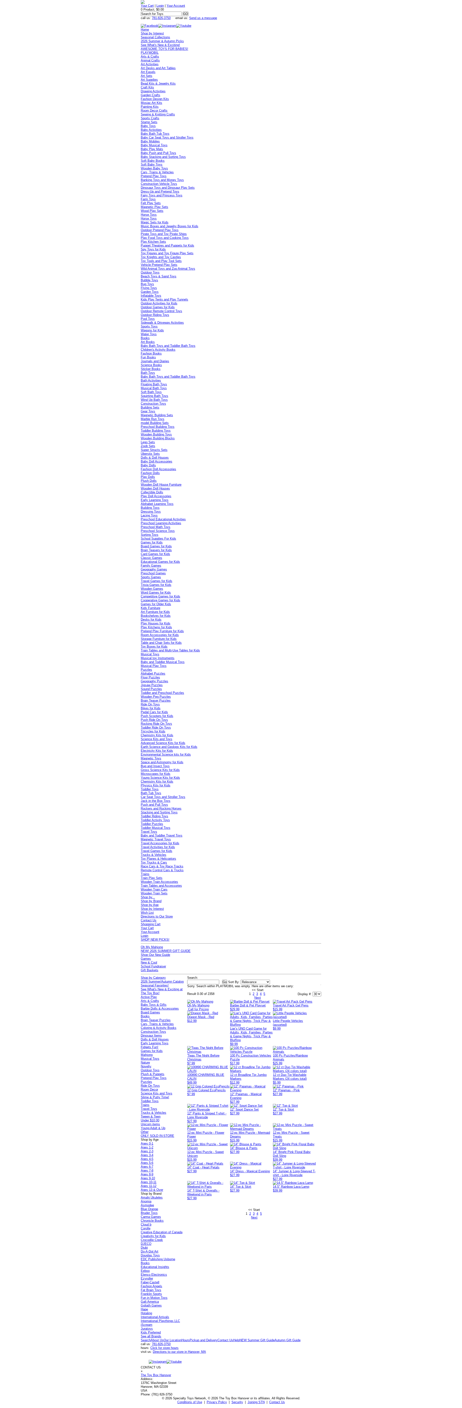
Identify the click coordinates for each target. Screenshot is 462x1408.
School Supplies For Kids (158, 538)
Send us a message (203, 18)
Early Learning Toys (154, 500)
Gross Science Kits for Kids (160, 770)
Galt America (150, 1301)
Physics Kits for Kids (155, 785)
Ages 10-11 (148, 1182)
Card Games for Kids (155, 554)
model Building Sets (155, 423)
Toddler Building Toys (156, 430)
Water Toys (149, 334)
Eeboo (145, 1271)
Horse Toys (149, 214)
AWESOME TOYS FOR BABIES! (164, 49)
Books (145, 338)
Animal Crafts (150, 60)
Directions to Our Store (157, 916)
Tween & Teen (150, 1116)
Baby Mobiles (150, 141)
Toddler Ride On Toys (156, 727)
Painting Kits (150, 106)
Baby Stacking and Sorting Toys (163, 157)
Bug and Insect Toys (155, 766)
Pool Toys (148, 319)
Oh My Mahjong (152, 947)
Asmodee (147, 1205)
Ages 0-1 (147, 1143)
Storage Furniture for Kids (159, 639)
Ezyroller (147, 1278)
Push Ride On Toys (154, 720)
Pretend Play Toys (154, 176)
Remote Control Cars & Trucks (162, 870)
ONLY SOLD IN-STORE (157, 1136)
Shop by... (148, 897)
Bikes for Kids (150, 708)
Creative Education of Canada (161, 1232)
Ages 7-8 (147, 1170)
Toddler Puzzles (152, 824)
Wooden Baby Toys (154, 168)
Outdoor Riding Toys (155, 315)
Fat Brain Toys (151, 1290)
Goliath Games (151, 1305)
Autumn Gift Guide (288, 1340)
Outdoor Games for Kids (158, 307)
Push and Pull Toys (154, 804)
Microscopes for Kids (155, 774)
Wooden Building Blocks (158, 438)
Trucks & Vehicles (153, 855)
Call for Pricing (198, 1009)
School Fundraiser (153, 966)
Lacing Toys (149, 515)
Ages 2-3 (147, 1151)
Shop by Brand (151, 901)
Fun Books (148, 357)
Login (160, 5)
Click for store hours (164, 1348)
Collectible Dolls (152, 492)
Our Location (172, 1340)
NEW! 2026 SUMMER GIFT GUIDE (166, 951)
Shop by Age (150, 905)
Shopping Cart (150, 924)
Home (145, 29)
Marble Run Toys (152, 419)
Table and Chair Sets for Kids (161, 642)
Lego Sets (148, 442)
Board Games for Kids (156, 546)
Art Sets (146, 76)
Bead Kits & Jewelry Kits (158, 83)
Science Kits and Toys (156, 739)
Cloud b (146, 1224)
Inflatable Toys (151, 295)
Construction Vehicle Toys (159, 184)
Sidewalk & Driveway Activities (162, 322)
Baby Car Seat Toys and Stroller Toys (167, 137)
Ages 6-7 (147, 1166)
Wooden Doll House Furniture (161, 484)
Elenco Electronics (154, 1274)
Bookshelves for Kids (156, 615)
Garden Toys (150, 292)
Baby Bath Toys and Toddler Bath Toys (168, 346)
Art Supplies (149, 79)
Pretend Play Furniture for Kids (162, 631)
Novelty (146, 1066)
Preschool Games (153, 573)
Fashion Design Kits (155, 99)
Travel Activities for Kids (158, 847)
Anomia (146, 1201)
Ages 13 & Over (152, 1190)
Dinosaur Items (151, 1035)
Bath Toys (148, 373)
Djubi (144, 1247)
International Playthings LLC (160, 1321)
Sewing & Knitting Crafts (158, 114)
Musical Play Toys (154, 666)
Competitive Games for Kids (160, 596)
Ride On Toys (150, 704)
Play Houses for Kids (155, 623)
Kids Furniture (150, 608)
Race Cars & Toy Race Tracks (162, 866)
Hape (144, 1309)
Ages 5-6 (147, 1163)
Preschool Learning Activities (161, 523)
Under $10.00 (150, 1120)
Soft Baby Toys (151, 164)
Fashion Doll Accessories (158, 469)
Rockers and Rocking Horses (161, 808)
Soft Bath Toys (151, 392)
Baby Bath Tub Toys (155, 133)
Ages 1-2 (147, 1147)
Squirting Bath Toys (154, 396)
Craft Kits (147, 87)
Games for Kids (152, 542)
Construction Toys (153, 403)
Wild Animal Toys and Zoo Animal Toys (168, 268)
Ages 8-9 (147, 1174)
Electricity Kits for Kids (157, 750)
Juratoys (147, 1328)
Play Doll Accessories (156, 496)
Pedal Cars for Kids (154, 712)
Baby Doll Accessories (156, 461)
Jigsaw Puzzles (152, 685)
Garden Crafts (150, 95)
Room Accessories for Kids (160, 635)
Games (146, 958)
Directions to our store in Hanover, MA (179, 1352)
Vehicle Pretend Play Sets (159, 265)
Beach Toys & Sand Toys (158, 276)
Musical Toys (150, 654)
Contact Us (148, 920)
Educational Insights (155, 1267)
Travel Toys (149, 831)
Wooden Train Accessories (159, 882)
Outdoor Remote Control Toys (161, 311)
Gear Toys (148, 411)
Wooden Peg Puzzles (156, 696)
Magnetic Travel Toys (156, 839)
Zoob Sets (148, 446)
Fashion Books (151, 353)
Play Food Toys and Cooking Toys (165, 238)
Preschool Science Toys (158, 531)
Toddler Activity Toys (155, 820)
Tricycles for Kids (153, 731)
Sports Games (151, 577)
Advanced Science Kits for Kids (163, 743)
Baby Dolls (148, 465)
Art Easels (148, 72)
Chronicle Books (152, 1220)
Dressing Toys (151, 511)
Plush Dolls (149, 481)
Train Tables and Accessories (161, 885)
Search (146, 1340)
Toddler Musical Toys (155, 828)
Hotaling (146, 1313)
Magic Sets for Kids (154, 222)
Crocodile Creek (152, 1240)
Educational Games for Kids (160, 561)
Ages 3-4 (147, 1155)
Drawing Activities (153, 91)
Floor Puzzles (150, 677)
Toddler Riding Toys (154, 816)
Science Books (151, 365)
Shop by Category (153, 977)
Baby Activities (151, 130)
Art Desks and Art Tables (158, 68)
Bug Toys (147, 284)
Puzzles (146, 669)
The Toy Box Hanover (156, 1375)
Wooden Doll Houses (155, 488)
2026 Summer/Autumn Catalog (162, 981)
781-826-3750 (161, 18)
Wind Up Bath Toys (154, 400)
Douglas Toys (150, 1255)
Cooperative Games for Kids (160, 600)
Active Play (149, 997)
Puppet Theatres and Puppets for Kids (167, 245)
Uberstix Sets (150, 454)
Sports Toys (149, 326)
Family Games (151, 565)
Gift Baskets (149, 970)
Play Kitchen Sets (153, 241)
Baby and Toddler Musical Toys (163, 662)
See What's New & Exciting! (160, 45)
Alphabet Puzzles (153, 673)
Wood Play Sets (152, 211)
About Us (157, 1340)
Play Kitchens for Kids (156, 627)
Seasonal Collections (155, 37)
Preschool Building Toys (157, 427)
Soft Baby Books (153, 160)
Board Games (150, 1012)
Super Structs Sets (154, 450)
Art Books (148, 342)
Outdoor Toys (150, 272)
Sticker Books (150, 369)
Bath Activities (151, 380)
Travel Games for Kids (156, 581)
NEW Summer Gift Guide (257, 1340)
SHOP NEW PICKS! (155, 939)
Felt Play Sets (151, 203)
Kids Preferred (151, 1332)
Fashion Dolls (150, 473)
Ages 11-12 (148, 1186)
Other (144, 1132)
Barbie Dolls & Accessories (160, 1008)
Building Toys (150, 508)
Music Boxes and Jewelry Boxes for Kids (169, 226)
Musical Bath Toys (154, 388)
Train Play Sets (151, 878)
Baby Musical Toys (154, 145)
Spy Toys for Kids (153, 249)
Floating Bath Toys (154, 384)
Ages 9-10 (148, 1178)
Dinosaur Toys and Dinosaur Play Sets (168, 187)
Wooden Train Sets (154, 893)
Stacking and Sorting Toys (159, 812)
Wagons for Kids (152, 330)
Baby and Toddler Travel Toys (161, 835)
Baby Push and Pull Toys (158, 153)
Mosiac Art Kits (151, 103)
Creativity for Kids (153, 1236)
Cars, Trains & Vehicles (157, 172)
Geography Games (154, 569)
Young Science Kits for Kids (160, 777)
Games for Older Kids (156, 604)
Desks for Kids (151, 619)
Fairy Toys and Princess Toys (161, 195)
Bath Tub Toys (151, 793)
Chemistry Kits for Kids (157, 735)
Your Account (176, 5)
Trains (145, 874)
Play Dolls (148, 477)
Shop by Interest (152, 33)
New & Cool (149, 962)
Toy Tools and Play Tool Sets (161, 261)
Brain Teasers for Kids (156, 550)
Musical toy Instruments (157, 658)
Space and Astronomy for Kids (162, 762)
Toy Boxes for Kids (154, 646)
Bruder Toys (149, 1213)
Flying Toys (149, 288)
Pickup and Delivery (204, 1340)
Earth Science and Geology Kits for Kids (169, 747)
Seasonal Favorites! (155, 985)
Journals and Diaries (155, 361)
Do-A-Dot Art (149, 1251)
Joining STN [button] (256, 1402)
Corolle (145, 1228)
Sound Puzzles (151, 689)
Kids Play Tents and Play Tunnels (164, 299)
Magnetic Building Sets (157, 415)
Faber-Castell (150, 1282)
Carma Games (151, 1217)
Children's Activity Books (158, 349)
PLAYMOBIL (150, 52)
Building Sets (150, 407)
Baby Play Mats (152, 149)
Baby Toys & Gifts (154, 1004)
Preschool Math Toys (155, 527)
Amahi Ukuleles (152, 1197)
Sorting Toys (149, 534)
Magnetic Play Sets (154, 207)
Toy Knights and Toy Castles (161, 257)
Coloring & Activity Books (158, 1028)
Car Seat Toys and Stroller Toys (163, 797)
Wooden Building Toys (156, 434)
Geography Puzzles (154, 681)
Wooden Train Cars (154, 889)
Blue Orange (149, 1209)
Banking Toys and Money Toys (162, 180)
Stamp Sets (149, 122)
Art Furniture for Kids (155, 612)
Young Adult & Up (153, 1128)
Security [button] (237, 1402)
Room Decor (149, 1089)
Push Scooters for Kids (157, 716)
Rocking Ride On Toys (156, 723)
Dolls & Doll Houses (155, 457)
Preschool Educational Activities (163, 519)
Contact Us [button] (277, 1402)
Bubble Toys (149, 280)
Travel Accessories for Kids (160, 843)
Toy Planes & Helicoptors (158, 858)
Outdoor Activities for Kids (159, 303)
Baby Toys (148, 126)
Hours (185, 1340)
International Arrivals (155, 1317)
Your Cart (147, 5)
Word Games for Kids (156, 592)
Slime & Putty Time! (155, 1097)
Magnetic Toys (151, 758)
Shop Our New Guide (155, 955)
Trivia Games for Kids (156, 585)
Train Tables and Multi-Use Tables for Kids (170, 650)
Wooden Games (152, 588)
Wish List (147, 912)
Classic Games (151, 558)
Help (236, 1340)
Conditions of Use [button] (189, 1402)
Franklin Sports (151, 1294)
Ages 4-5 (147, 1159)
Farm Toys (148, 199)
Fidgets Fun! (149, 1047)
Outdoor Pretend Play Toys (160, 230)
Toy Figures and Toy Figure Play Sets (167, 253)
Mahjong (147, 1055)
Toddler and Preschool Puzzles (162, 693)
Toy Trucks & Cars (154, 862)
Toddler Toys (150, 789)
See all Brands (151, 1336)
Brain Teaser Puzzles (156, 700)
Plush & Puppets (152, 1074)
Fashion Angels (151, 1286)
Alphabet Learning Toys (157, 504)
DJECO (146, 1244)
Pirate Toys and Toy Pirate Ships (164, 234)
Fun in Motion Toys (154, 1298)
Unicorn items (150, 1124)
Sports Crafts (150, 118)
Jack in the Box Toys (155, 801)
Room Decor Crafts (154, 110)
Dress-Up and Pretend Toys (160, 191)
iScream (146, 1325)
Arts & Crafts (150, 56)
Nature (145, 1062)
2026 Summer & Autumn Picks (162, 41)
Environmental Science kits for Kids (166, 754)
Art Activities (150, 64)
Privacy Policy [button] (217, 1402)
